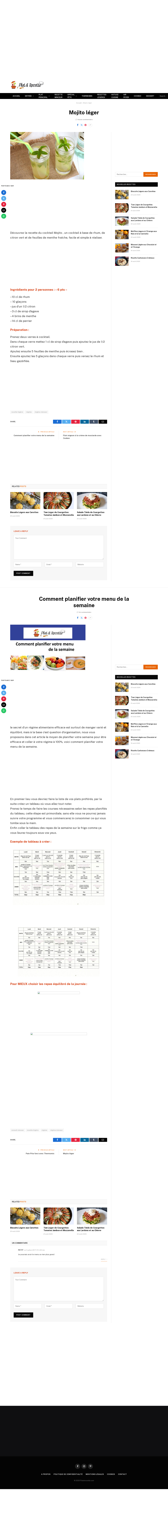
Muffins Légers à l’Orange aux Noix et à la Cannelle (144, 232)
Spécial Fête (71, 96)
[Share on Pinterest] (85, 125)
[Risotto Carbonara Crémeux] (122, 261)
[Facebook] (3, 192)
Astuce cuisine (114, 96)
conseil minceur (17, 1130)
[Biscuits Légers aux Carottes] (25, 500)
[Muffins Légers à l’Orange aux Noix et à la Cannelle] (122, 234)
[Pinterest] (3, 204)
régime (29, 412)
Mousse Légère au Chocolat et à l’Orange (143, 246)
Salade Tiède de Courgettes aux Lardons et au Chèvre (90, 513)
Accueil (16, 96)
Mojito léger (68, 1153)
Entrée (28, 96)
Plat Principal (43, 96)
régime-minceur (41, 412)
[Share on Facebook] (77, 125)
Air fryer (126, 96)
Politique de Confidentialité (68, 1474)
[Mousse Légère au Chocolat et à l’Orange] (122, 247)
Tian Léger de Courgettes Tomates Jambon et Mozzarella (59, 513)
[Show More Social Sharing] (90, 125)
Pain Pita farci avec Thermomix (40, 1153)
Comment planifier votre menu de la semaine (34, 435)
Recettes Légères (101, 96)
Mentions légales (95, 1474)
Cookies (111, 1474)
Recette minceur (58, 96)
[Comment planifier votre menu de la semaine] (47, 673)
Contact (122, 1474)
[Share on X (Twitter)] (81, 125)
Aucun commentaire (85, 119)
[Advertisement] (74, 17)
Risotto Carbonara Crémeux (142, 258)
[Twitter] (3, 198)
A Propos (45, 1474)
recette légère (17, 412)
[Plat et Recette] (27, 85)
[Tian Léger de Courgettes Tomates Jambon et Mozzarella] (59, 500)
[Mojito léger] (47, 179)
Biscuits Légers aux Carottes (24, 512)
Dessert (150, 96)
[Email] (3, 210)
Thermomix (87, 96)
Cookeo (137, 96)
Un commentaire (85, 612)
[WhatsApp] (3, 216)
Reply (103, 1259)
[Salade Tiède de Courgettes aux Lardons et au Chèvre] (92, 500)
